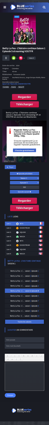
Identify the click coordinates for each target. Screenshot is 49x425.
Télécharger (24, 104)
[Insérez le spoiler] (20, 359)
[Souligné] (15, 355)
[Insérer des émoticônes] (37, 355)
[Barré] (19, 355)
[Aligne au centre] (28, 355)
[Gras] (7, 355)
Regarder (24, 97)
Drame (13, 87)
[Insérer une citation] (12, 359)
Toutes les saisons (24, 322)
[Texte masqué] (8, 359)
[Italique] (11, 355)
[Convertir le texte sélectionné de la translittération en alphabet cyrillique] (16, 359)
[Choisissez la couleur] (41, 355)
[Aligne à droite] (32, 355)
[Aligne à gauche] (24, 355)
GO (24, 187)
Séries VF (21, 87)
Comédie (6, 87)
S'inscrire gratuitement (24, 150)
